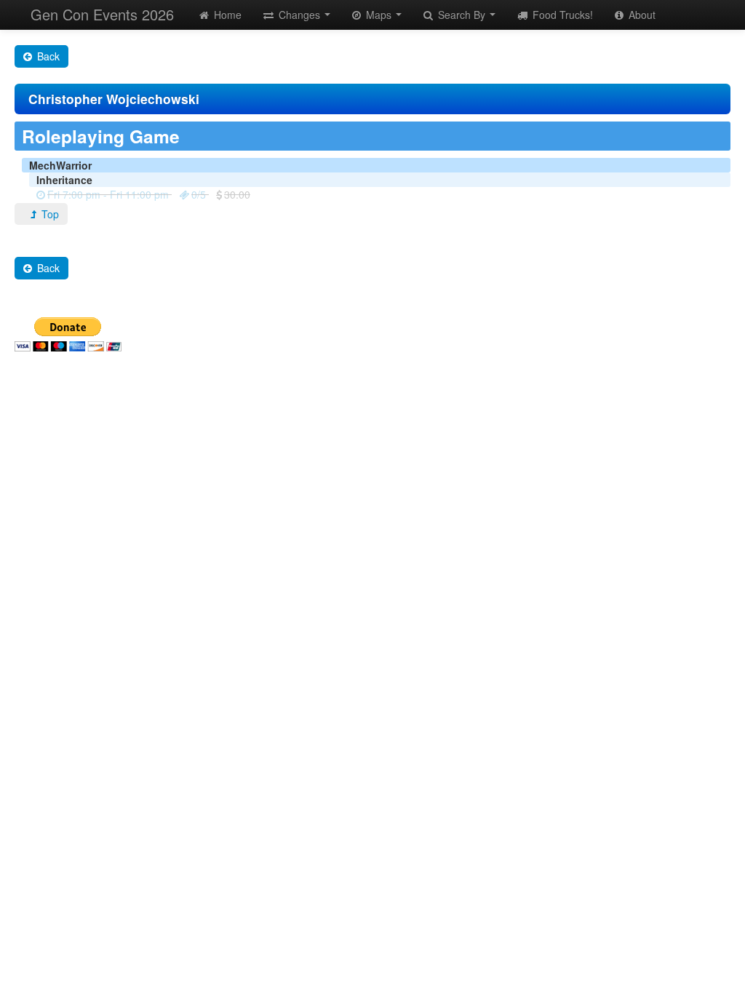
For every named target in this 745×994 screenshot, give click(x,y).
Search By (461, 14)
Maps (378, 14)
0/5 (198, 194)
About (641, 14)
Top (49, 214)
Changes (299, 14)
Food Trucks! (561, 14)
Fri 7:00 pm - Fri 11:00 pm (108, 194)
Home (226, 14)
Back (47, 56)
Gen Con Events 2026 (102, 14)
